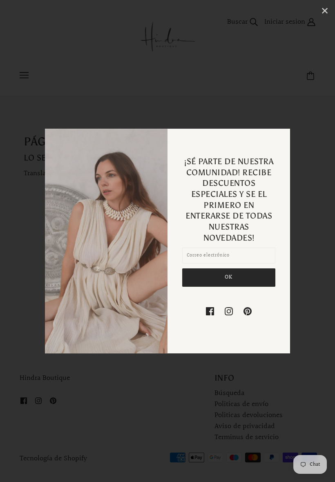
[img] (210, 311)
